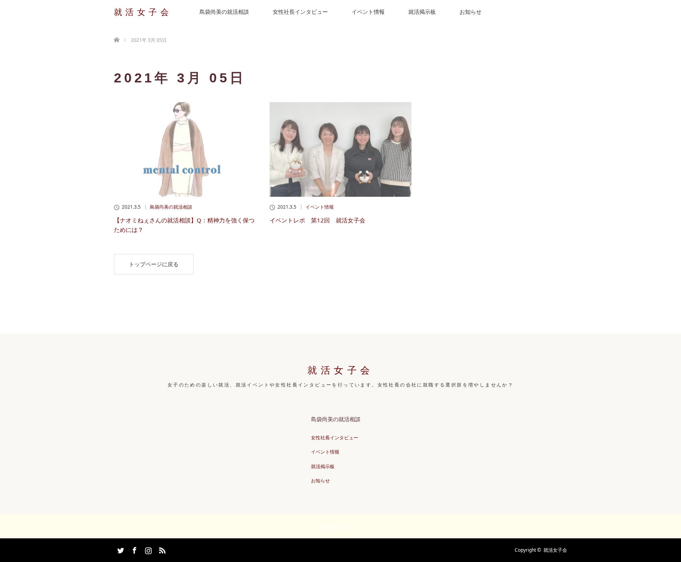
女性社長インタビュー (300, 11)
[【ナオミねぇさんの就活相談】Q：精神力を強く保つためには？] (185, 149)
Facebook (134, 549)
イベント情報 (368, 11)
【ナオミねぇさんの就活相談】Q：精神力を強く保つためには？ (184, 224)
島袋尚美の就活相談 (224, 11)
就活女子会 (143, 11)
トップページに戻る (154, 264)
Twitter (120, 549)
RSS (161, 549)
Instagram (147, 549)
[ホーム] (116, 31)
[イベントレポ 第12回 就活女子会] (340, 149)
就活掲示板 (422, 11)
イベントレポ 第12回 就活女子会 (317, 220)
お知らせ (471, 11)
